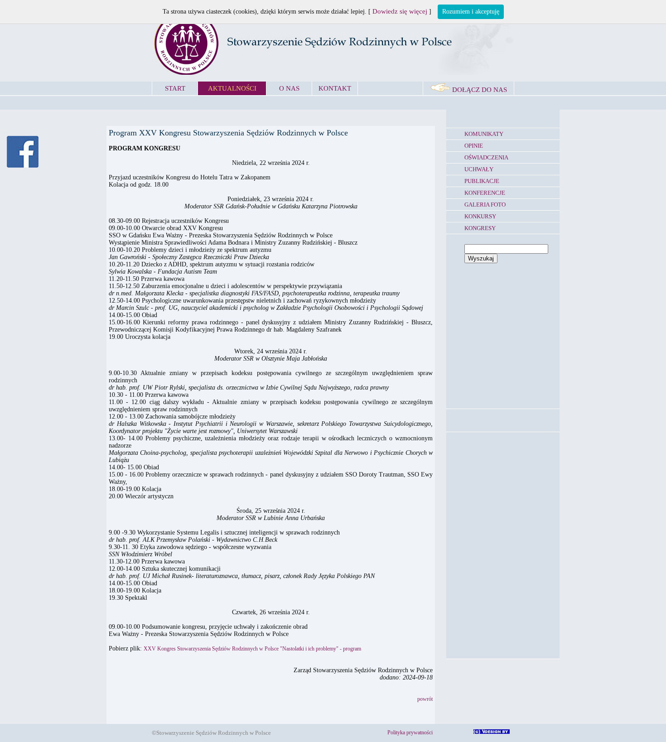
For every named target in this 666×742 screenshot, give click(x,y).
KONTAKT (335, 88)
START (175, 88)
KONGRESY (480, 228)
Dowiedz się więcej (399, 11)
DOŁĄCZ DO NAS (478, 89)
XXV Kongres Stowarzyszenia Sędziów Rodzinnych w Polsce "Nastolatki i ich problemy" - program (252, 649)
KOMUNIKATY (483, 133)
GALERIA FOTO (485, 204)
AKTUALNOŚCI (232, 88)
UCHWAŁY (478, 169)
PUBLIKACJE (481, 181)
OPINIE (473, 145)
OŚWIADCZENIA (486, 157)
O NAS (289, 88)
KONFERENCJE (484, 192)
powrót (425, 699)
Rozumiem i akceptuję (470, 11)
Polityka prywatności (410, 732)
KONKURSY (480, 216)
